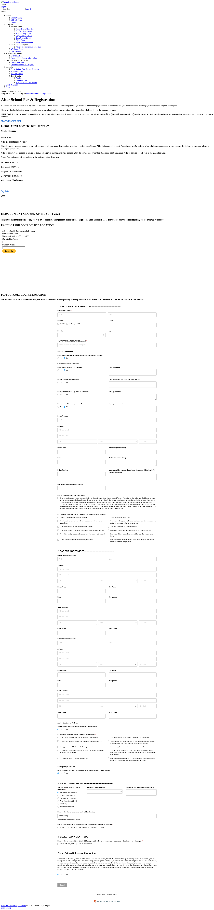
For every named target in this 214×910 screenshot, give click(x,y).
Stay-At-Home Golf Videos (26, 83)
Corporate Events (18, 62)
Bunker (19, 78)
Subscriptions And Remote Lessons (25, 69)
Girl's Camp (20, 40)
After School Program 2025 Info (28, 47)
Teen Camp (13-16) (23, 38)
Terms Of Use (6, 906)
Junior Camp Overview (25, 29)
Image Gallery (16, 18)
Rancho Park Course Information (24, 58)
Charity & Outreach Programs (22, 65)
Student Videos (17, 74)
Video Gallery (16, 20)
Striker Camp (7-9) (23, 33)
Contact (14, 22)
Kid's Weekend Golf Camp (26, 42)
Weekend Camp (17, 49)
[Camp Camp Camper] (10, 2)
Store (8, 87)
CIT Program (16, 51)
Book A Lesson (12, 85)
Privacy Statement (19, 906)
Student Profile (17, 71)
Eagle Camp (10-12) (24, 36)
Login (3, 6)
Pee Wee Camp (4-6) (24, 31)
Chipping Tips (21, 80)
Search (28, 9)
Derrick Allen (16, 56)
